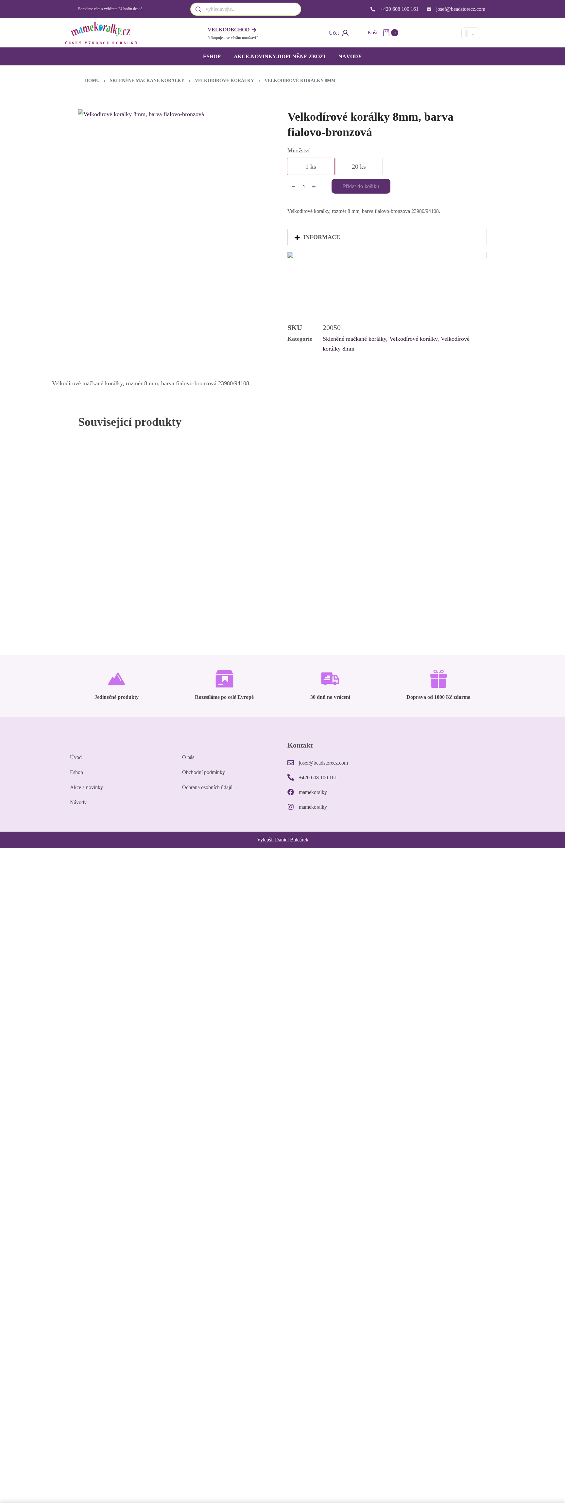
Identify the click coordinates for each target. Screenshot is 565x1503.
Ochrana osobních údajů (207, 787)
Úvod (76, 757)
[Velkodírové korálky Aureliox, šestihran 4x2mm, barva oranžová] (231, 508)
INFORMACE (321, 237)
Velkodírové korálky (224, 80)
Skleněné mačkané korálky (147, 80)
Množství (298, 150)
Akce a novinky (86, 787)
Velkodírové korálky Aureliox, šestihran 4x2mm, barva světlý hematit (333, 586)
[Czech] (427, 33)
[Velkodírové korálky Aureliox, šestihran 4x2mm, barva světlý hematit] (333, 508)
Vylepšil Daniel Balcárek (282, 839)
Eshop (212, 56)
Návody (350, 56)
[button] (387, 237)
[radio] (310, 166)
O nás (188, 757)
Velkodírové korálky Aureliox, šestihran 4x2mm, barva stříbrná (129, 586)
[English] (438, 33)
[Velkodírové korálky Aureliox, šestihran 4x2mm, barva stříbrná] (130, 508)
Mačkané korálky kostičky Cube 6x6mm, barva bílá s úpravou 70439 (432, 576)
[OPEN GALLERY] (169, 178)
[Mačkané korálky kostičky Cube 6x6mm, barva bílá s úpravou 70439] (435, 508)
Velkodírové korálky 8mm (300, 80)
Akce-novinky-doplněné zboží (279, 56)
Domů (92, 80)
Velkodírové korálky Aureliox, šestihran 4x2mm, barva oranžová (231, 586)
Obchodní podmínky (203, 772)
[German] (449, 33)
